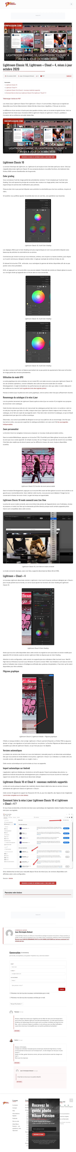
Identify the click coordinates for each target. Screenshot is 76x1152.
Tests (26, 1132)
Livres (28, 1129)
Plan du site (15, 1121)
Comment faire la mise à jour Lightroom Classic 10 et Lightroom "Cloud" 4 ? (26, 93)
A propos (15, 1105)
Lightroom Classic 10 (11, 85)
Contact (14, 1108)
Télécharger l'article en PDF (12, 98)
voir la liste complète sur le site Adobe (15, 795)
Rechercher (71, 4)
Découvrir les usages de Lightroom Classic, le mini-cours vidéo (38, 157)
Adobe (11, 878)
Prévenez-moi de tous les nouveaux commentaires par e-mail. (30, 993)
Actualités (28, 1110)
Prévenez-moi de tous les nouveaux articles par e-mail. (28, 997)
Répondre (17, 1030)
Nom (12, 964)
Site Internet (14, 977)
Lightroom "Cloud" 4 (11, 87)
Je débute (28, 1105)
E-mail (13, 970)
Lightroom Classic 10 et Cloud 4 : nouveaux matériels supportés (23, 90)
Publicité (14, 1118)
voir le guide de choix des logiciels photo (33, 388)
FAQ (13, 1110)
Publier (62, 989)
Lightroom (69, 76)
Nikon (28, 1119)
